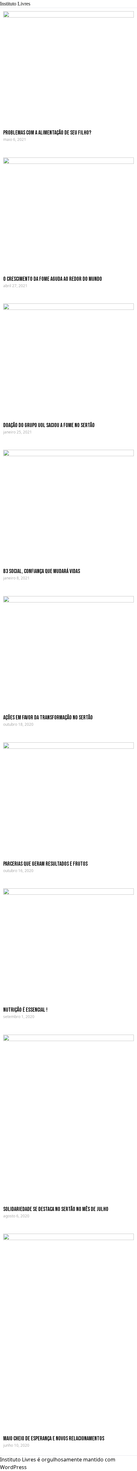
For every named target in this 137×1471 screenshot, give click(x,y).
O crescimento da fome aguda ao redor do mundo (52, 279)
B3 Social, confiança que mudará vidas (41, 571)
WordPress (13, 1467)
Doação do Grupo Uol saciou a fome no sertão (49, 425)
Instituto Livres (15, 3)
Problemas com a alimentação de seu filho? (47, 132)
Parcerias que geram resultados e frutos (45, 864)
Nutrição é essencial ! (25, 1010)
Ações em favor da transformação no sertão (48, 717)
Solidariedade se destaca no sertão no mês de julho (55, 1209)
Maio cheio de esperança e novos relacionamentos (53, 1438)
